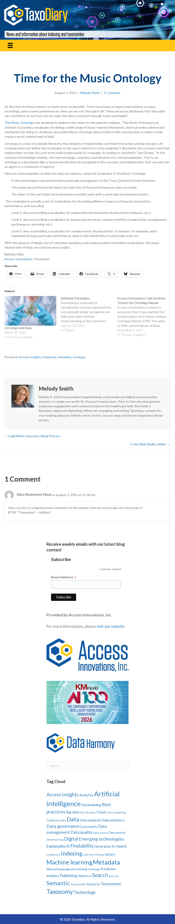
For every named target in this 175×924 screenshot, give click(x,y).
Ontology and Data (18, 328)
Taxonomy (59, 891)
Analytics (86, 795)
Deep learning (54, 839)
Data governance (62, 826)
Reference (85, 876)
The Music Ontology (20, 123)
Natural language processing (66, 869)
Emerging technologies (101, 838)
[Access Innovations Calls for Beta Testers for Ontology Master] (145, 316)
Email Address (63, 577)
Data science (100, 832)
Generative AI (104, 846)
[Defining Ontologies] (89, 314)
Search (100, 875)
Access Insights (30, 357)
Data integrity (89, 826)
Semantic (58, 883)
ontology (79, 357)
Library (110, 854)
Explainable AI (58, 846)
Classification (88, 812)
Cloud (100, 812)
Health (121, 846)
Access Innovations (19, 259)
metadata (64, 357)
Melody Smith (90, 93)
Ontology (94, 869)
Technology (85, 892)
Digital (71, 838)
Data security (116, 832)
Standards (93, 884)
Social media (78, 884)
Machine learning (69, 862)
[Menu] (10, 45)
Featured (49, 357)
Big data (72, 812)
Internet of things (93, 854)
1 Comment (112, 93)
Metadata (106, 862)
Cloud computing (116, 812)
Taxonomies (110, 884)
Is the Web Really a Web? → (150, 444)
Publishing (68, 875)
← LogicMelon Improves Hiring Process (32, 436)
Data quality (81, 832)
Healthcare (53, 854)
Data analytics (113, 820)
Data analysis (90, 820)
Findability (82, 846)
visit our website (110, 626)
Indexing (71, 853)
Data (73, 819)
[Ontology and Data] (30, 311)
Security (114, 876)
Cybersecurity (56, 820)
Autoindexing (91, 805)
